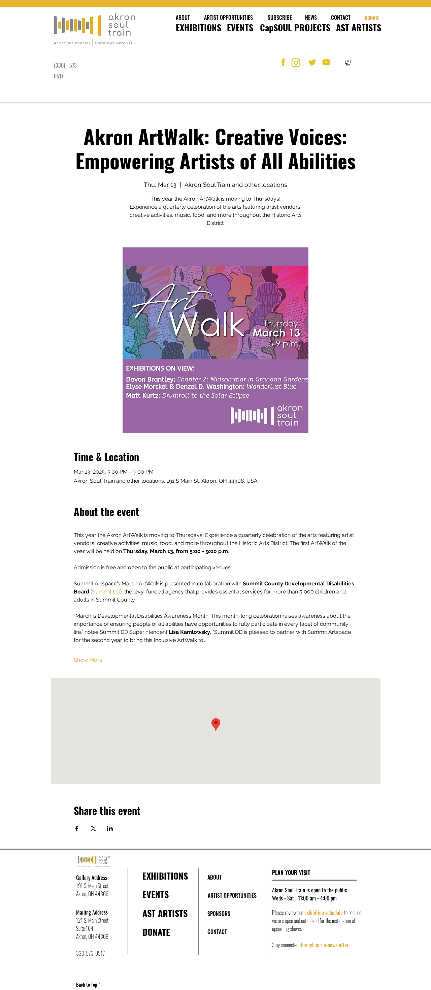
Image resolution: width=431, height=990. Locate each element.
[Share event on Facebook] (77, 828)
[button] (348, 62)
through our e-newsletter (324, 945)
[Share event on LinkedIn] (110, 828)
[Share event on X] (93, 828)
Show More (88, 660)
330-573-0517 (90, 953)
